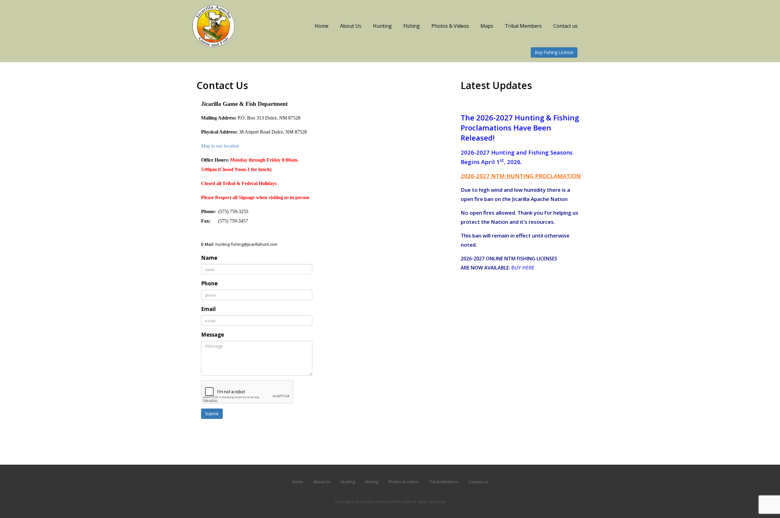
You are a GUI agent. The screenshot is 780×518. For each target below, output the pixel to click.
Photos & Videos (450, 26)
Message (212, 334)
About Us (350, 26)
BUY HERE (522, 267)
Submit (212, 413)
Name (209, 257)
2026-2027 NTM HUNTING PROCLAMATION (521, 176)
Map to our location (220, 145)
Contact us (565, 26)
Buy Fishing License (554, 52)
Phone (209, 283)
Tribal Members (523, 26)
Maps (486, 26)
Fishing (411, 26)
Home (321, 26)
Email (208, 309)
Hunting (382, 26)
